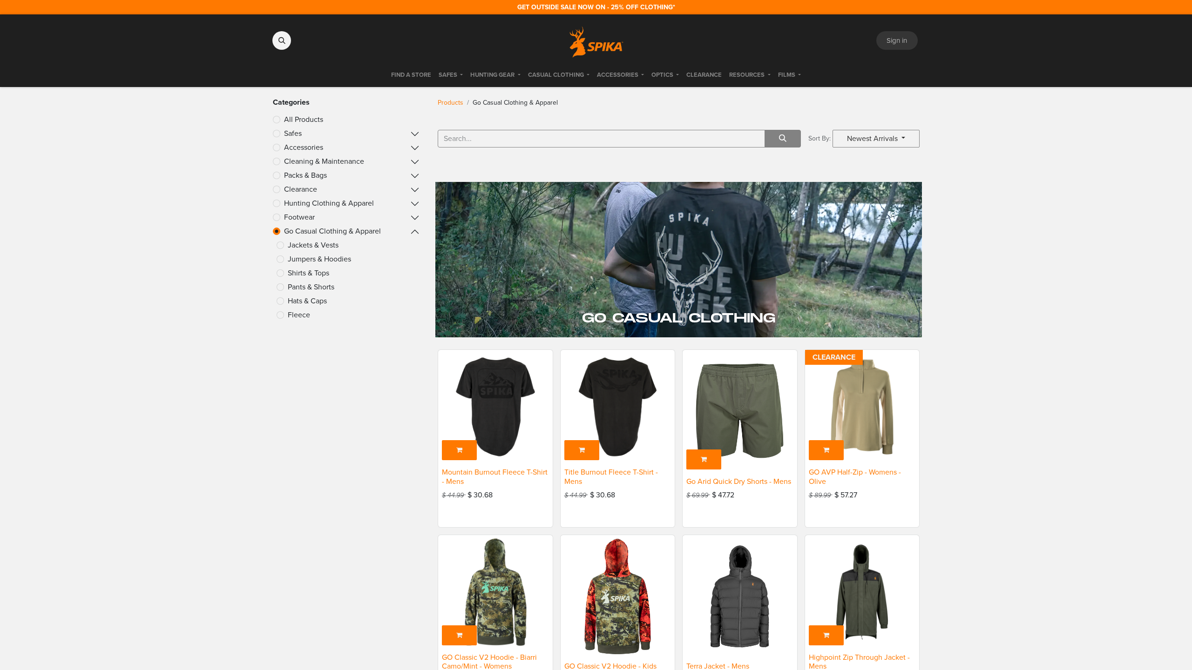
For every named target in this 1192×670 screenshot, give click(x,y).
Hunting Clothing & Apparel (329, 203)
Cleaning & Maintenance (324, 161)
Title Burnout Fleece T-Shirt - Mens (611, 476)
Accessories (303, 147)
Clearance (300, 189)
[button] (281, 40)
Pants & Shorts (311, 286)
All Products (303, 119)
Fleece (299, 314)
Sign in (897, 40)
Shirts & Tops (308, 273)
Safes (293, 133)
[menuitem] (411, 75)
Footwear (299, 217)
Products (450, 102)
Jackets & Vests (313, 245)
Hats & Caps (307, 300)
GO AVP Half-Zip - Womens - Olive (855, 476)
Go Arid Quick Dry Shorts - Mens (738, 481)
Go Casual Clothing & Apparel (332, 231)
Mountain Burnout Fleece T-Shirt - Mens (495, 476)
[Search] (783, 138)
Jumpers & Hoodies (319, 259)
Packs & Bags (305, 175)
